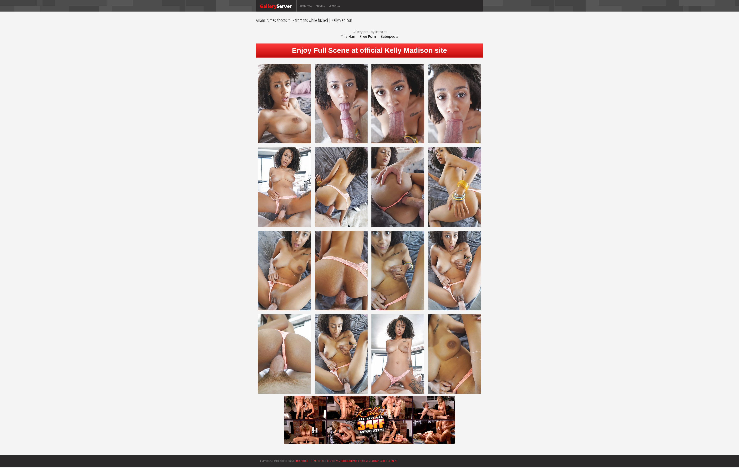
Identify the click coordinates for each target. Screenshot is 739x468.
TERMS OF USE (317, 461)
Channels (334, 6)
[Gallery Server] (276, 6)
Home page (305, 6)
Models (320, 6)
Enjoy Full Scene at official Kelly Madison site (369, 50)
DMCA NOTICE (301, 461)
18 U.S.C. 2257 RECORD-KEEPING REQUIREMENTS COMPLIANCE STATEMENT (362, 461)
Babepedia (389, 36)
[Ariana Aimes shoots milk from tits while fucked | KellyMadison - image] (284, 103)
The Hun (348, 36)
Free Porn (368, 36)
